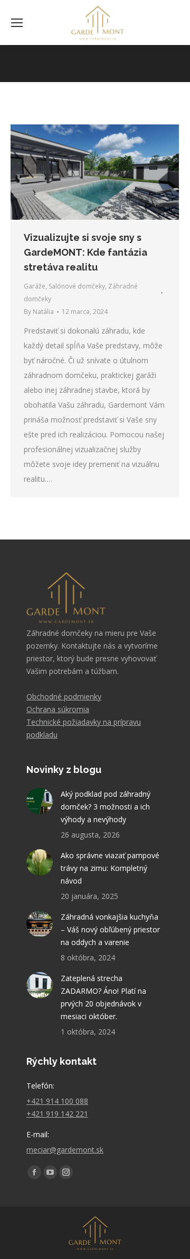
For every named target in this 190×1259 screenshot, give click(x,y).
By (39, 311)
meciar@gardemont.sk (64, 1150)
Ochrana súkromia (57, 709)
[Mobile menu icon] (17, 22)
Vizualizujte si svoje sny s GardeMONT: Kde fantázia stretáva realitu (85, 252)
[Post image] (39, 801)
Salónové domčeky (77, 286)
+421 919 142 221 (57, 1114)
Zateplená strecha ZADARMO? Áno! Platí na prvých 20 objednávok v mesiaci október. (103, 997)
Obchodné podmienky (63, 696)
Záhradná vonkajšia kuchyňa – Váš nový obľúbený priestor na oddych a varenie (110, 929)
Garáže (34, 286)
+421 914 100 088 (57, 1101)
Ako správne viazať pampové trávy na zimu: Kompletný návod (110, 868)
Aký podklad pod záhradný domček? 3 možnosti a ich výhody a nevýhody (105, 806)
